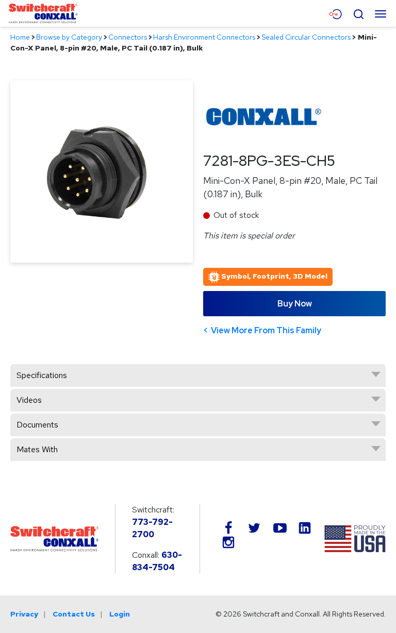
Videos (29, 400)
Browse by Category (69, 37)
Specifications (41, 375)
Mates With (37, 449)
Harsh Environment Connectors (204, 37)
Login (119, 614)
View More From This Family (266, 330)
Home (20, 37)
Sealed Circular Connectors (306, 37)
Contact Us (74, 614)
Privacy (24, 614)
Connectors (127, 37)
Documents (37, 424)
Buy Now (294, 303)
